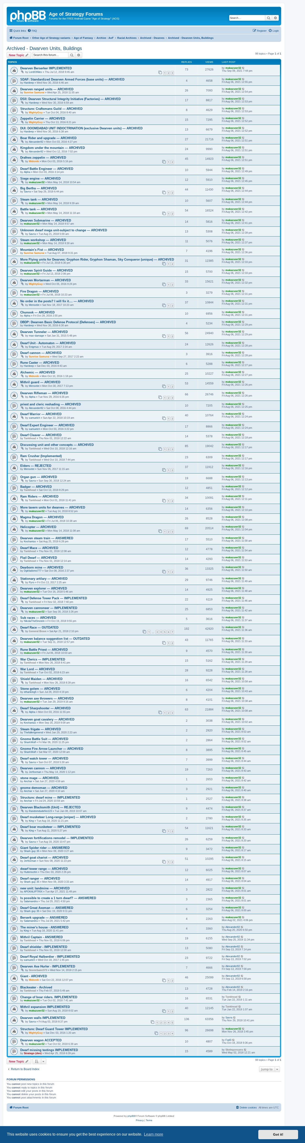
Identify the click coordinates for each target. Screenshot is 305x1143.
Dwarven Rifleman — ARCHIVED (44, 393)
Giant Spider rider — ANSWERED (45, 848)
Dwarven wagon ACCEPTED (40, 1040)
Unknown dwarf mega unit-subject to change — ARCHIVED (63, 230)
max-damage (36, 335)
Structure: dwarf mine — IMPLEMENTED (50, 797)
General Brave (37, 631)
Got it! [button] (278, 1134)
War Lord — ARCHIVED (37, 669)
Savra (27, 191)
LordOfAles (35, 71)
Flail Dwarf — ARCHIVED (38, 557)
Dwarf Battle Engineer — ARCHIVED (46, 169)
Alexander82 (36, 141)
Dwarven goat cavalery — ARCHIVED (47, 719)
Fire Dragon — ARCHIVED (39, 291)
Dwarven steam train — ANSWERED (46, 538)
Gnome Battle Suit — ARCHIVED (44, 739)
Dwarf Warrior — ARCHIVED (40, 414)
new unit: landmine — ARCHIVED (45, 888)
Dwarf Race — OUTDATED (39, 627)
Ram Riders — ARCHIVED (39, 496)
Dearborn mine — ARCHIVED (41, 567)
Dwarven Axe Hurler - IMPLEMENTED (47, 966)
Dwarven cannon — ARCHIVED (43, 768)
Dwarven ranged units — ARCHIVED (46, 89)
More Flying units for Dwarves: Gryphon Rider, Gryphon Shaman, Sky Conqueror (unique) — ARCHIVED (97, 259)
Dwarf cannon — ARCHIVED (40, 353)
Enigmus (34, 346)
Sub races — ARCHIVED (38, 617)
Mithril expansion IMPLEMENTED (45, 1007)
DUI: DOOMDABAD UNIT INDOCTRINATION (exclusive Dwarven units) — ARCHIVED (81, 128)
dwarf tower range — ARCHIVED (44, 869)
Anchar (28, 781)
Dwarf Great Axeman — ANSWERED (46, 908)
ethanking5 (30, 691)
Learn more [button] (153, 1134)
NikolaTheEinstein (34, 620)
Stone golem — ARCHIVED (40, 688)
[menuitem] (32, 31)
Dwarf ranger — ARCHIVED (40, 878)
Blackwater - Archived (36, 987)
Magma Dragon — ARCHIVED (42, 517)
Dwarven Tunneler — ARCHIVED (44, 332)
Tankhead (30, 438)
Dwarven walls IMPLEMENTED (42, 1018)
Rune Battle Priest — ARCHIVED (44, 649)
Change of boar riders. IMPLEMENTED (48, 997)
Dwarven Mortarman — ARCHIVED (45, 280)
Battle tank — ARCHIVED (38, 209)
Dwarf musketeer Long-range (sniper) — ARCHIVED (58, 817)
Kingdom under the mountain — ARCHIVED (52, 148)
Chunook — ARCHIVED (37, 312)
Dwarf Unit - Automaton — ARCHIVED (48, 343)
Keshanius (30, 541)
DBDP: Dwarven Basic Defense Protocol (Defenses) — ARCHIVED (68, 322)
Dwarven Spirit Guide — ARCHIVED (46, 270)
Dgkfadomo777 (32, 570)
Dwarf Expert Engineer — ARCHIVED (47, 425)
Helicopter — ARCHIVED (38, 527)
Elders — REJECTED (35, 466)
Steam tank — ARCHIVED (39, 199)
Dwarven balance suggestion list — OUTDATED (55, 638)
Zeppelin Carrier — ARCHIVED (42, 118)
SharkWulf (30, 742)
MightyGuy (36, 112)
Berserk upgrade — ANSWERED (43, 917)
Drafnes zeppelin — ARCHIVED (43, 157)
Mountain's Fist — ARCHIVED (42, 250)
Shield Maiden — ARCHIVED (41, 679)
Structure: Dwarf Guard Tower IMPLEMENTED (54, 1029)
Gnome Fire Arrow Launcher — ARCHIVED (51, 748)
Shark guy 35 (31, 851)
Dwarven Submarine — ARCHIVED (45, 220)
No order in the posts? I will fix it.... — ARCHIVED (57, 301)
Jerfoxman (35, 771)
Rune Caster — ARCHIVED (39, 362)
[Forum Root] (28, 15)
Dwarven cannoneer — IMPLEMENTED (48, 608)
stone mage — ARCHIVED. (39, 778)
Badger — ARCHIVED (36, 486)
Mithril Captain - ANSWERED (41, 937)
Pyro (31, 582)
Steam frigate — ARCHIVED (40, 729)
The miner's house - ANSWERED (44, 927)
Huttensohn (30, 872)
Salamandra (31, 901)
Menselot (34, 304)
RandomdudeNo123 (40, 811)
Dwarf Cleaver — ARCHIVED (40, 435)
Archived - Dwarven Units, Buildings (44, 48)
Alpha (27, 172)
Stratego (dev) (33, 1053)
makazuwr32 (233, 67)
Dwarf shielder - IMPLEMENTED (43, 947)
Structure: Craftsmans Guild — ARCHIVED (51, 109)
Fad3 (228, 1039)
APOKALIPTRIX (33, 891)
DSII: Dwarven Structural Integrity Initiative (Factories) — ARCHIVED (70, 99)
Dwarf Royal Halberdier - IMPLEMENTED (50, 956)
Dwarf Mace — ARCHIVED (39, 548)
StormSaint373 (38, 970)
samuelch (34, 417)
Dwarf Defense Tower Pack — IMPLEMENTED (53, 598)
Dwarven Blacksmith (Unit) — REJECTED (50, 807)
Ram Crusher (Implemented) (41, 456)
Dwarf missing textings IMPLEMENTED (49, 1050)
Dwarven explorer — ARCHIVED (43, 588)
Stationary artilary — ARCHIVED (43, 578)
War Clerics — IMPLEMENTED (42, 659)
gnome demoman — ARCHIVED (43, 788)
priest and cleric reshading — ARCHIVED (50, 404)
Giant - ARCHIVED (33, 976)
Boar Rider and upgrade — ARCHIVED (48, 138)
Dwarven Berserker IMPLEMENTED (46, 68)
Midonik (34, 161)
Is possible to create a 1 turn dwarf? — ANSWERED (58, 898)
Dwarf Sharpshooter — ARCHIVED (45, 708)
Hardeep (29, 82)
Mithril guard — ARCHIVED (40, 382)
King (31, 820)
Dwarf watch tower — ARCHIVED (44, 758)
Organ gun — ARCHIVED (38, 477)
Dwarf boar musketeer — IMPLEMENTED (50, 827)
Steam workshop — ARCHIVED (43, 240)
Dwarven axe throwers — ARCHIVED (47, 698)
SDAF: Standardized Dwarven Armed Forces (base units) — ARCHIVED (72, 79)
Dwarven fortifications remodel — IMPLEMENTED (56, 838)
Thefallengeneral (33, 732)
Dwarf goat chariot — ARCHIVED (44, 857)
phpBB (131, 1116)
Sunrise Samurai (34, 92)
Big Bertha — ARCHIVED (38, 188)
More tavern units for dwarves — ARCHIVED (52, 507)
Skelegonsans (234, 1049)
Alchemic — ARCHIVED (37, 372)
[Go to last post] (243, 67)
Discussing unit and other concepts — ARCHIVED (57, 445)
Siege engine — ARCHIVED (40, 178)
